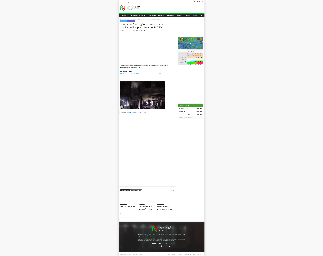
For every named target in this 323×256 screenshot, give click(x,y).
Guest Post (169, 2)
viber (140, 112)
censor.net (129, 30)
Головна (122, 19)
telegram (135, 112)
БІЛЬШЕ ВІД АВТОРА (136, 190)
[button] (202, 15)
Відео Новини (131, 21)
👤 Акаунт (195, 15)
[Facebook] (192, 2)
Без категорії (128, 19)
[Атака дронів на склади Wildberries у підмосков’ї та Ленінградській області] (147, 199)
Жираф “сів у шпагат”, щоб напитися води (127, 207)
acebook (129, 112)
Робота (188, 15)
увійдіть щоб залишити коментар (129, 217)
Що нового (125, 15)
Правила (141, 2)
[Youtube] (202, 2)
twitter (145, 112)
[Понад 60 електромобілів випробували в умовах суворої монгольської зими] (165, 199)
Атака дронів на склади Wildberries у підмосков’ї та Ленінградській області (146, 208)
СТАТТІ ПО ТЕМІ (125, 190)
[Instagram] (195, 2)
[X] (200, 2)
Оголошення (152, 15)
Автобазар (161, 15)
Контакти (147, 2)
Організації (180, 15)
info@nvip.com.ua (167, 243)
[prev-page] (171, 190)
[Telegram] (197, 2)
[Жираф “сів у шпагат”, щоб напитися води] (128, 199)
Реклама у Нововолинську (158, 2)
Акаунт (136, 2)
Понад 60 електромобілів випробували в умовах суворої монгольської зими (164, 208)
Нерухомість (170, 15)
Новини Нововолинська (138, 15)
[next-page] (173, 190)
